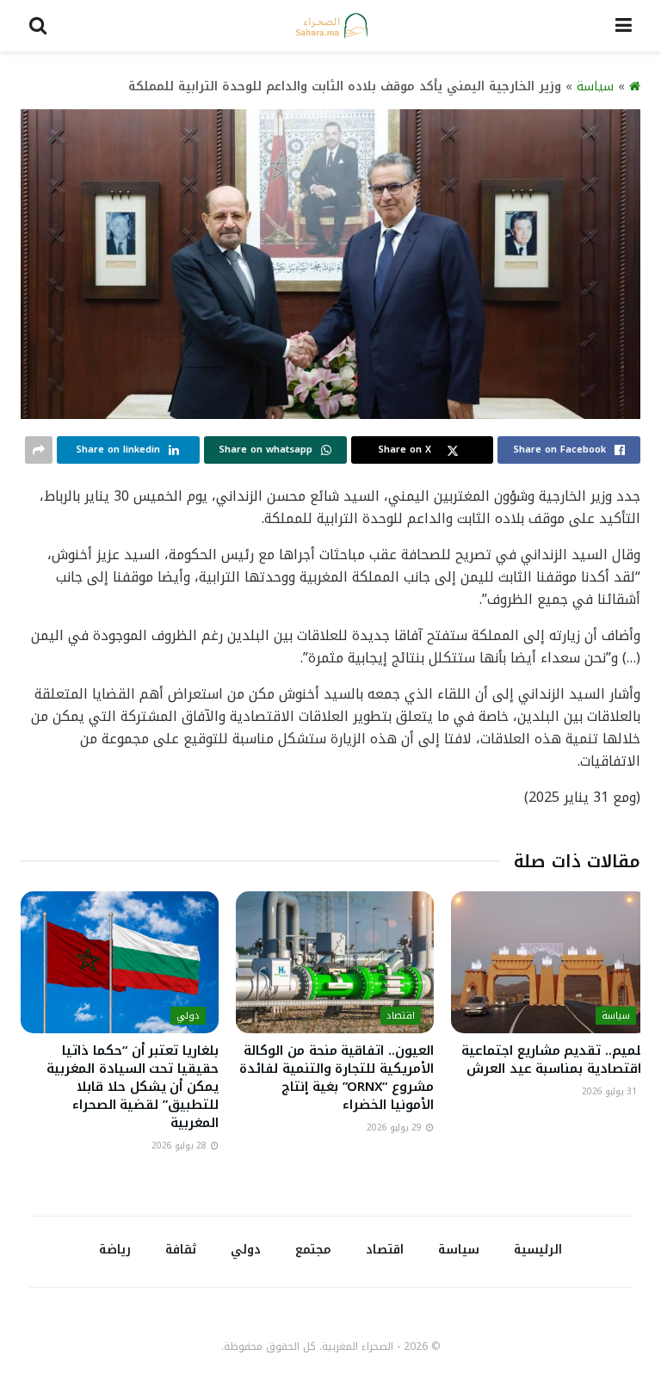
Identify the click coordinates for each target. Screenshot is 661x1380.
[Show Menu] (623, 26)
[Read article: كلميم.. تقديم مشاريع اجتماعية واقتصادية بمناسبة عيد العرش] (550, 961)
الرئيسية (538, 1249)
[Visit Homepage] (331, 25)
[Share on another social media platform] (39, 450)
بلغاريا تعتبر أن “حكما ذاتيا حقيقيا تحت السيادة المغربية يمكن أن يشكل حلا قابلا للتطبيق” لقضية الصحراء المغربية (132, 1086)
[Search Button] (37, 26)
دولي (188, 1016)
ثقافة (180, 1249)
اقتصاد (400, 1016)
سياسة (595, 86)
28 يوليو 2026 (180, 1145)
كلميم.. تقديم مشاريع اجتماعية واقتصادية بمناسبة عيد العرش (555, 1059)
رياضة (115, 1249)
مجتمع (313, 1249)
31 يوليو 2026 (610, 1091)
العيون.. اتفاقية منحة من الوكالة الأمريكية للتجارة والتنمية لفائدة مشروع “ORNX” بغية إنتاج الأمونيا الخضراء (336, 1077)
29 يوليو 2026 (395, 1127)
